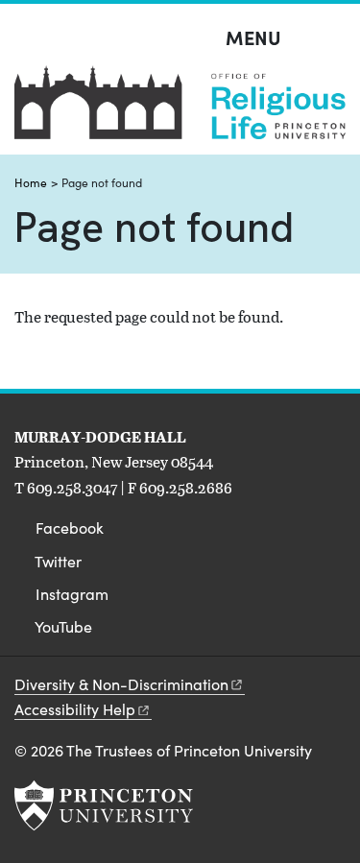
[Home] (180, 110)
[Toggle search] (333, 38)
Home (30, 182)
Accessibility (74, 709)
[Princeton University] (103, 805)
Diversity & (121, 684)
